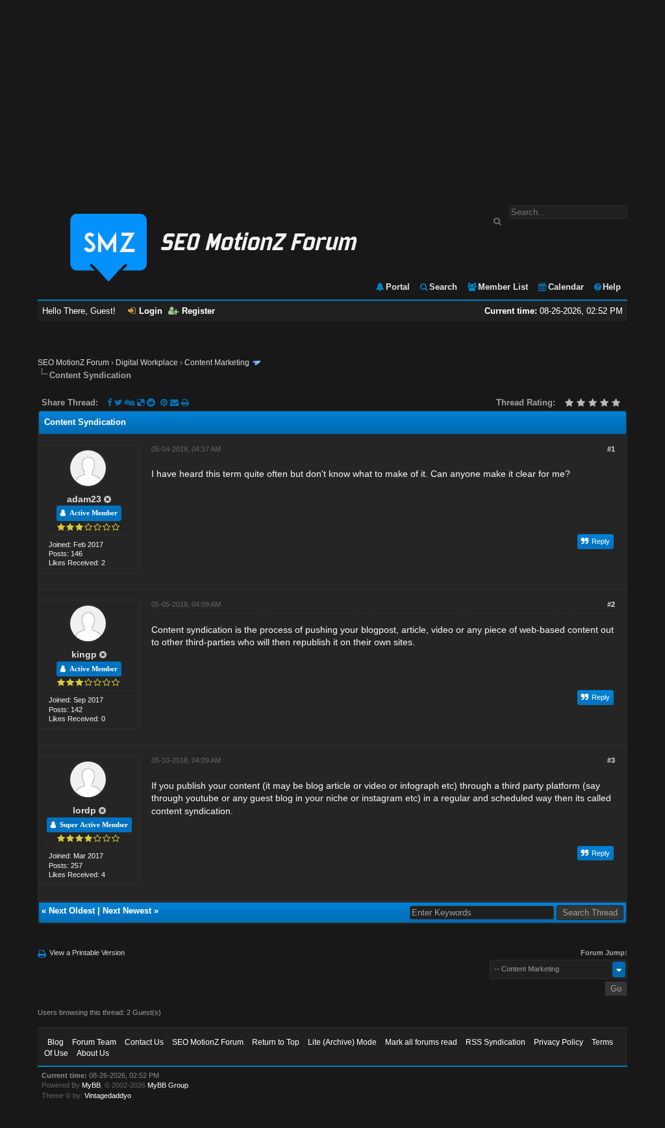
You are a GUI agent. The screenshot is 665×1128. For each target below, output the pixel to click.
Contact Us (144, 1042)
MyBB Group (167, 1085)
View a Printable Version (87, 952)
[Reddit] (151, 402)
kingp (84, 654)
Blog (55, 1042)
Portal (398, 287)
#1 (611, 449)
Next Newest (127, 911)
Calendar (566, 287)
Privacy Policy (558, 1042)
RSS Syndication (495, 1042)
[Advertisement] (332, 96)
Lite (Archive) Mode (342, 1042)
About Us (93, 1053)
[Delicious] (140, 402)
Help (612, 287)
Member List (503, 287)
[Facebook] (109, 402)
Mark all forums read (421, 1042)
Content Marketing (216, 362)
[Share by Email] (175, 402)
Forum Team (94, 1042)
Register (198, 311)
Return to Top (275, 1042)
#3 (611, 760)
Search (443, 287)
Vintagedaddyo (107, 1095)
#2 (611, 604)
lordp (84, 810)
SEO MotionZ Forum (73, 362)
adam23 (84, 499)
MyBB (91, 1085)
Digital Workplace (147, 362)
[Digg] (129, 402)
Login (150, 311)
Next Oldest (72, 911)
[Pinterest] (165, 402)
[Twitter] (118, 402)
